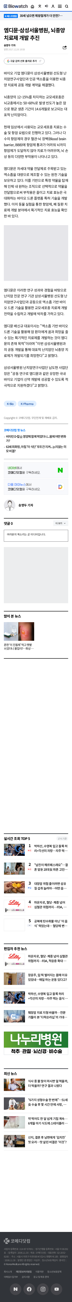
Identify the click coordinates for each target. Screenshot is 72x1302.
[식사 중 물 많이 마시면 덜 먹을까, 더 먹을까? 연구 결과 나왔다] (14, 1085)
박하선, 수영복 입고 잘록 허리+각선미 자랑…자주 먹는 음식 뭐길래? (50, 848)
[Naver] (15, 1289)
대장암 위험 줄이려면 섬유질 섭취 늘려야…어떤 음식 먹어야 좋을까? (50, 885)
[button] (32, 6)
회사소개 (8, 1271)
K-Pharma (27, 404)
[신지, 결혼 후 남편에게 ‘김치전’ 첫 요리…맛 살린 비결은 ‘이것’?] (14, 1141)
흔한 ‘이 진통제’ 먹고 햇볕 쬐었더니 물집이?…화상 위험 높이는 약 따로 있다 (18, 646)
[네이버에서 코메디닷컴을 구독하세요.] (36, 470)
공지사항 (26, 1276)
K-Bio (10, 404)
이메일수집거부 (11, 1276)
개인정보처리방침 (24, 1271)
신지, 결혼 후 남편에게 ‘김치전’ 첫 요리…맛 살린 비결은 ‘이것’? (47, 1139)
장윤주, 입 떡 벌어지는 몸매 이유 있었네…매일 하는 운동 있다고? (47, 977)
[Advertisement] (36, 789)
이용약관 (40, 1271)
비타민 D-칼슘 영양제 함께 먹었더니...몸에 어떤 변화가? (36, 438)
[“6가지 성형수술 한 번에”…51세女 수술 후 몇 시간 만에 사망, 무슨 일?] (14, 1103)
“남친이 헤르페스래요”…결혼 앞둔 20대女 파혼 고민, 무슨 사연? (51, 867)
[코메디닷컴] (29, 1289)
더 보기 (58, 523)
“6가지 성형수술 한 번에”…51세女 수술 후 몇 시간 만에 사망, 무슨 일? (48, 1104)
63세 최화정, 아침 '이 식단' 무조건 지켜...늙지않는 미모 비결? (36, 448)
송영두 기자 (25, 505)
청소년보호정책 (54, 1271)
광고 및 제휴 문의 (41, 1276)
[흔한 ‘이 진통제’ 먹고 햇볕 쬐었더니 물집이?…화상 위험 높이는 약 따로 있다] (19, 631)
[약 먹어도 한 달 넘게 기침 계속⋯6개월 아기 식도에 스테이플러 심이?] (14, 1122)
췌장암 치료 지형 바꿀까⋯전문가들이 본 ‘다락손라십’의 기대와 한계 (47, 1017)
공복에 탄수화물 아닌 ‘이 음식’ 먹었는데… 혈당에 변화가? (50, 923)
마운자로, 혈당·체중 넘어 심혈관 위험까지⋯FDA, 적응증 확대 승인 (50, 904)
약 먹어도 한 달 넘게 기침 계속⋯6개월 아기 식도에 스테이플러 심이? (48, 1123)
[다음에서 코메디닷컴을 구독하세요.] (36, 487)
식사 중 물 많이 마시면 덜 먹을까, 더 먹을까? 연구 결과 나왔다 (48, 1083)
